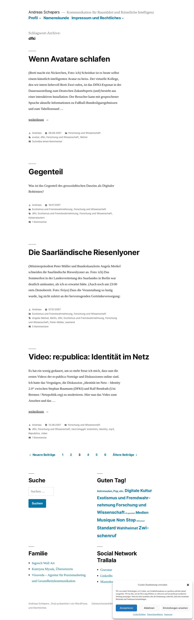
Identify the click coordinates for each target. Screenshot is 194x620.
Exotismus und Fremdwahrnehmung (52, 209)
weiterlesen (36, 119)
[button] (187, 584)
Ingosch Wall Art (43, 563)
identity (103, 429)
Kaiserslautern (36, 217)
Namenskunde (56, 18)
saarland (70, 322)
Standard (106, 527)
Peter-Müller (57, 322)
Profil (33, 18)
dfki (43, 137)
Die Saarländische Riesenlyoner (83, 252)
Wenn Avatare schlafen (69, 58)
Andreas (37, 133)
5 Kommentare (40, 326)
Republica (34, 433)
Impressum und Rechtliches (96, 18)
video (44, 433)
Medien (142, 512)
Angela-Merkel (40, 318)
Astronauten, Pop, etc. (110, 491)
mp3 (111, 429)
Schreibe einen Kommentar (47, 141)
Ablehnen (149, 608)
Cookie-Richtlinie (139, 614)
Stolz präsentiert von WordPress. (69, 603)
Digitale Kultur (138, 490)
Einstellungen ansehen (175, 608)
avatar (35, 137)
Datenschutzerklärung (155, 614)
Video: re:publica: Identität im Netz (88, 356)
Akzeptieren (126, 608)
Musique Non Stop (116, 520)
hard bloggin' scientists (85, 429)
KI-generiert (130, 513)
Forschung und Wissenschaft (84, 133)
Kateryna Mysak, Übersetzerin (52, 569)
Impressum (168, 614)
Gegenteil (45, 171)
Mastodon (107, 582)
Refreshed (141, 521)
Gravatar (106, 570)
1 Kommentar (39, 221)
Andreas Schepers (44, 12)
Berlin (53, 318)
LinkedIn (106, 576)
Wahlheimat (127, 528)
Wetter (84, 137)
